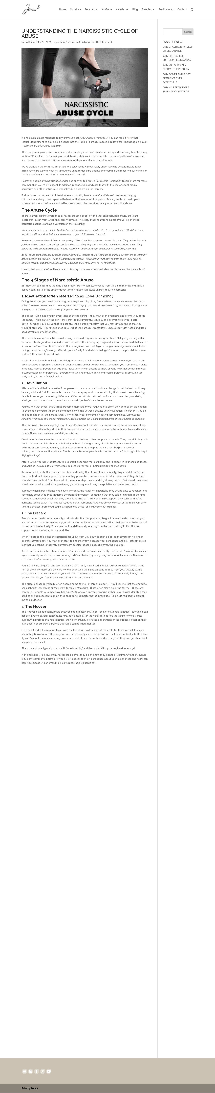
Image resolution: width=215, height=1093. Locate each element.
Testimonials (166, 9)
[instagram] (31, 1071)
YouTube (107, 9)
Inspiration (59, 42)
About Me (75, 9)
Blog (135, 9)
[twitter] (43, 1071)
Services (90, 9)
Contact (182, 9)
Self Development (101, 42)
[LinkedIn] (25, 1071)
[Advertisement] (178, 149)
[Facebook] (37, 1071)
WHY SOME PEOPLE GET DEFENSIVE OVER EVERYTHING (177, 78)
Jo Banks (30, 42)
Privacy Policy (30, 1088)
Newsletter (122, 9)
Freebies (147, 9)
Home (62, 9)
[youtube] (49, 1071)
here (129, 138)
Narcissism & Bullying (78, 42)
